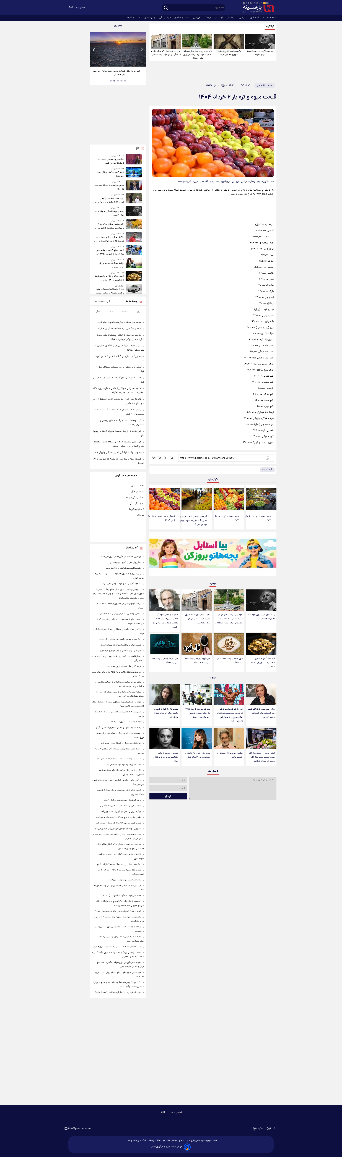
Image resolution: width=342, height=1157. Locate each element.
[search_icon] (166, 8)
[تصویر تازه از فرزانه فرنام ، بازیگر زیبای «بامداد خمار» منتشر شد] (164, 694)
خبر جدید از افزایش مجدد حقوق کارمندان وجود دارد (118, 759)
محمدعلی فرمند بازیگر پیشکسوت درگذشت (119, 322)
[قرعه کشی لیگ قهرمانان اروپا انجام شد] (134, 172)
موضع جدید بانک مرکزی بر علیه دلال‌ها (109, 187)
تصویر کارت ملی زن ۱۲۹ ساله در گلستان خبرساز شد (118, 823)
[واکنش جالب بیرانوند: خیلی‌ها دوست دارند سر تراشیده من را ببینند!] (134, 237)
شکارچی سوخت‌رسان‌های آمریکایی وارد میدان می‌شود (117, 828)
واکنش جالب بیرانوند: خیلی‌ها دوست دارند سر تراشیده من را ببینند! (110, 239)
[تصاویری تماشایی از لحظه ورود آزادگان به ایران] (118, 49)
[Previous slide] (94, 49)
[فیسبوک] (166, 458)
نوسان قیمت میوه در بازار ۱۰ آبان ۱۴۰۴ (161, 518)
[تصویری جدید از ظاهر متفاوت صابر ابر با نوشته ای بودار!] (164, 738)
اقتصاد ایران (137, 486)
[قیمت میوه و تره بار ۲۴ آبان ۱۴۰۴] (261, 499)
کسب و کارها (134, 18)
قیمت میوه (267, 469)
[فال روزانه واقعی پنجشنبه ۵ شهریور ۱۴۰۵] (164, 644)
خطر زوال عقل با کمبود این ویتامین (125, 562)
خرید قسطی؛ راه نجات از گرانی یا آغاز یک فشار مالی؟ (118, 992)
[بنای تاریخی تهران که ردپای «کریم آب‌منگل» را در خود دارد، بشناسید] (166, 41)
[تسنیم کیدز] (212, 555)
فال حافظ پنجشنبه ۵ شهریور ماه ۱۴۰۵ (229, 661)
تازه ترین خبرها (136, 509)
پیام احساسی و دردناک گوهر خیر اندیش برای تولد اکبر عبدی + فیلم (261, 713)
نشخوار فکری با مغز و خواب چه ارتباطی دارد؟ (121, 584)
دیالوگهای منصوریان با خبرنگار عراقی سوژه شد (121, 743)
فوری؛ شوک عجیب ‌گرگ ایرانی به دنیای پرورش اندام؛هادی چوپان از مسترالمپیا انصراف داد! (229, 715)
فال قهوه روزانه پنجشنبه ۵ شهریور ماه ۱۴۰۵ (197, 661)
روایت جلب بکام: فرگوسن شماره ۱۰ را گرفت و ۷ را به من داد (110, 200)
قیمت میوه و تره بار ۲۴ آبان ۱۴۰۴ (258, 518)
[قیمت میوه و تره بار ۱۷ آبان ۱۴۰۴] (229, 499)
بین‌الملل (231, 18)
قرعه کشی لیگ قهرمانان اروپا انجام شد (110, 174)
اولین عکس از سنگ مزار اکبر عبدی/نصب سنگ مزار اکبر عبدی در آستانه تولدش (261, 757)
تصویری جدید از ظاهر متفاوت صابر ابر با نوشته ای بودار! (165, 757)
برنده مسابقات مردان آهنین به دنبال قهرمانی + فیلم (118, 727)
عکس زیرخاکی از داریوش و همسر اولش (230, 755)
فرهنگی (208, 18)
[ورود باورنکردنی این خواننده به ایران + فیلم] (260, 41)
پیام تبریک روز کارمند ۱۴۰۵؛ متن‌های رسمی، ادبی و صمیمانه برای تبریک (197, 713)
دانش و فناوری (182, 18)
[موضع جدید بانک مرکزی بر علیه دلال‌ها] (134, 185)
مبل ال (140, 515)
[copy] (267, 458)
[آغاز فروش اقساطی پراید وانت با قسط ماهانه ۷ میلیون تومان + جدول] (134, 289)
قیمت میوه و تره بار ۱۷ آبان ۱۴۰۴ (226, 518)
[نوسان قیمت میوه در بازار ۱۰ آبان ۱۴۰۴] (164, 499)
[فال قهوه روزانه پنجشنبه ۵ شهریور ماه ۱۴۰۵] (197, 644)
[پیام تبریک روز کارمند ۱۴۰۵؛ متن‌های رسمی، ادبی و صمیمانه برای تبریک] (197, 694)
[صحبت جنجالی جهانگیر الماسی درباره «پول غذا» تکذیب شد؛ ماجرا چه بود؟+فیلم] (164, 600)
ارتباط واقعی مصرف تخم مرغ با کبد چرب (123, 568)
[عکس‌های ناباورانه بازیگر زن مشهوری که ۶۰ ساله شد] (197, 738)
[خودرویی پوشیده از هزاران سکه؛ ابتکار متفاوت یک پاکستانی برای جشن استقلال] (197, 41)
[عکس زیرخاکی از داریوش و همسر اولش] (229, 738)
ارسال (168, 796)
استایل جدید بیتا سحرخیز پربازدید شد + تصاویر (120, 613)
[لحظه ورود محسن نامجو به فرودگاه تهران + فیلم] (134, 159)
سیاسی (243, 18)
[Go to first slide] (142, 49)
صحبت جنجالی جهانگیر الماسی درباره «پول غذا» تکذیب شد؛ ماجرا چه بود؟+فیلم (165, 621)
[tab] (125, 81)
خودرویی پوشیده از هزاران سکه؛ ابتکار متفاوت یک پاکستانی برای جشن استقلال (197, 55)
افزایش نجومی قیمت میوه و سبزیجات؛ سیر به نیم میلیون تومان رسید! (193, 520)
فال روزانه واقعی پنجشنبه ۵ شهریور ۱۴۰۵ (165, 661)
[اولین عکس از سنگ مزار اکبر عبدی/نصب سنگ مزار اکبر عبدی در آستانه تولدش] (261, 738)
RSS (71, 7)
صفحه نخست (269, 18)
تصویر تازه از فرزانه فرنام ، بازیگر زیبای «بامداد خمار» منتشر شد (166, 713)
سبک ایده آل (137, 492)
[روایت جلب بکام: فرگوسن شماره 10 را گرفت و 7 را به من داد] (134, 198)
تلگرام (260, 1128)
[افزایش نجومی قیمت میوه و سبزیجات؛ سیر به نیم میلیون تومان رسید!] (197, 499)
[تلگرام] (160, 458)
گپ (273, 1128)
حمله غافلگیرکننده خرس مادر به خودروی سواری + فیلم (117, 947)
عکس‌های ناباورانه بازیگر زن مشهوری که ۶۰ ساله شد (197, 755)
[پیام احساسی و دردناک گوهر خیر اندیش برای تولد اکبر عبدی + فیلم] (261, 694)
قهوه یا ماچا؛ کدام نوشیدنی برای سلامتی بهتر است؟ (118, 911)
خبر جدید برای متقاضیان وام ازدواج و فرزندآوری (120, 650)
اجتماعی (219, 18)
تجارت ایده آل (137, 503)
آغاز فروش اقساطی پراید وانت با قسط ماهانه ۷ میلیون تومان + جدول (109, 291)
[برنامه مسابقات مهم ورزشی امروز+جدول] (134, 263)
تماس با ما (80, 7)
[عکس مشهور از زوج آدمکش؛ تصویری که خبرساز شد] (228, 41)
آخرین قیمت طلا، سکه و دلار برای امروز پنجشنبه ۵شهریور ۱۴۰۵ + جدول (110, 226)
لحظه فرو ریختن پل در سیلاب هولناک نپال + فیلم (119, 864)
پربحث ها (99, 301)
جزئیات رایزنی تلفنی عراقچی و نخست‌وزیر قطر (121, 811)
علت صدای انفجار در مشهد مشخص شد (123, 764)
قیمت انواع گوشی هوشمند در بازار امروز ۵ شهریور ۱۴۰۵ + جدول (110, 252)
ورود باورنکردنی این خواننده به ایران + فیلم (260, 53)
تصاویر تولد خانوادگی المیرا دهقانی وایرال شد (117, 453)
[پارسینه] (257, 8)
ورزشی (197, 18)
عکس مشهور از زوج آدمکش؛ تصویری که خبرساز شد (228, 53)
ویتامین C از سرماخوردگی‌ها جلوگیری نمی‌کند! (121, 556)
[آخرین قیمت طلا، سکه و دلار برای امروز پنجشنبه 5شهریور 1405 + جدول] (134, 224)
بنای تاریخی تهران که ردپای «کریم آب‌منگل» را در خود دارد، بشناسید (166, 53)
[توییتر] (154, 458)
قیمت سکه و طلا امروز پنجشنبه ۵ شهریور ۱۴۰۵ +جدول (263, 663)
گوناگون (270, 26)
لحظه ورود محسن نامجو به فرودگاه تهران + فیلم (111, 161)
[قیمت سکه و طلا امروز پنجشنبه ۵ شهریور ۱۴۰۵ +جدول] (261, 644)
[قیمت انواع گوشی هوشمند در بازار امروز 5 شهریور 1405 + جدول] (134, 250)
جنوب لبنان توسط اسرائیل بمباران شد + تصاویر (120, 806)
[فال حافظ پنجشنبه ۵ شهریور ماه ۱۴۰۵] (229, 644)
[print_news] (172, 458)
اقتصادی (255, 18)
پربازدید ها (131, 301)
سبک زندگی (165, 18)
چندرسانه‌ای (150, 18)
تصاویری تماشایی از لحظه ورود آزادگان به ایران (118, 71)
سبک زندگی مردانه (135, 498)
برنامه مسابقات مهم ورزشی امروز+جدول (111, 265)
